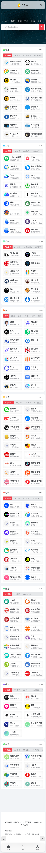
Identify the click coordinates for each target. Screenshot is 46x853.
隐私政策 (18, 822)
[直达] (21, 62)
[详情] (21, 158)
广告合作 (24, 825)
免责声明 (8, 822)
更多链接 (35, 834)
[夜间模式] (42, 838)
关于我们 (28, 822)
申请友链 (38, 822)
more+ (41, 49)
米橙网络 (17, 834)
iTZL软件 (8, 834)
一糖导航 (26, 834)
